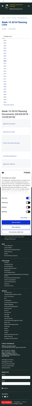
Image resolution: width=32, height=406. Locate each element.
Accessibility (7, 402)
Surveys (6, 262)
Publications (5, 260)
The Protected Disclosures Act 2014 (14, 237)
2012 (5, 76)
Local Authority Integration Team (13, 320)
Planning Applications (22, 18)
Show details (24, 217)
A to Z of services (9, 296)
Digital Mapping (8, 304)
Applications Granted (9, 132)
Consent (5, 388)
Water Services (8, 336)
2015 (5, 68)
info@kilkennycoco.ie (11, 353)
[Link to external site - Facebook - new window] (3, 396)
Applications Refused (9, 164)
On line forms (8, 292)
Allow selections (16, 227)
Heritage (6, 316)
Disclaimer (17, 402)
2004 (5, 97)
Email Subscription (9, 105)
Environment (8, 308)
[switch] (28, 202)
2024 (5, 45)
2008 (5, 86)
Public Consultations (10, 280)
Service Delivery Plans (10, 268)
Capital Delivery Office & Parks (12, 294)
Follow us (5, 394)
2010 (5, 81)
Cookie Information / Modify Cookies (12, 403)
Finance (6, 310)
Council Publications (10, 282)
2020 (5, 56)
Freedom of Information (11, 338)
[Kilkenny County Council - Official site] (5, 6)
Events (6, 253)
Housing (6, 314)
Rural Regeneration (9, 272)
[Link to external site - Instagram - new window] (7, 396)
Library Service (8, 318)
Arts (5, 298)
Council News (8, 247)
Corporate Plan (8, 264)
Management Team (7, 362)
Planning (14, 18)
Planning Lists (8, 36)
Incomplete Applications (10, 156)
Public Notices (8, 251)
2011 (5, 79)
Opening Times (6, 368)
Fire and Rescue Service (10, 255)
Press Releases (8, 245)
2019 (5, 58)
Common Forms (8, 286)
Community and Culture (11, 302)
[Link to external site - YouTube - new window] (5, 396)
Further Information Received (11, 143)
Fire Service (7, 312)
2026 (5, 40)
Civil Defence (7, 300)
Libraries (6, 284)
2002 (5, 102)
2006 (5, 92)
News (3, 244)
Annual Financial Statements (12, 278)
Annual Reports (8, 266)
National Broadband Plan (11, 324)
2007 (5, 89)
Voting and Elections (10, 239)
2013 (5, 74)
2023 (5, 48)
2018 (5, 61)
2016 (5, 66)
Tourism (6, 330)
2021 (5, 53)
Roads (6, 328)
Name (3, 374)
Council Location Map (8, 366)
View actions (12, 29)
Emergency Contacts (7, 360)
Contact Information (8, 343)
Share (4, 29)
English (3, 18)
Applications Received (9, 124)
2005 (5, 94)
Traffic (6, 332)
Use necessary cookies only (16, 232)
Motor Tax (7, 322)
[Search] (29, 6)
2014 (5, 71)
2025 (5, 43)
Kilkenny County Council (16, 9)
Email (3, 381)
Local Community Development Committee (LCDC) (16, 275)
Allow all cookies (16, 222)
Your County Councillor (8, 364)
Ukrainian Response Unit (11, 334)
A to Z (24, 402)
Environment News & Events (12, 249)
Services (8, 18)
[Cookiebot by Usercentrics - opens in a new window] (23, 173)
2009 (5, 84)
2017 (5, 63)
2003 (5, 99)
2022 (5, 51)
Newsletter (7, 270)
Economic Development (11, 306)
